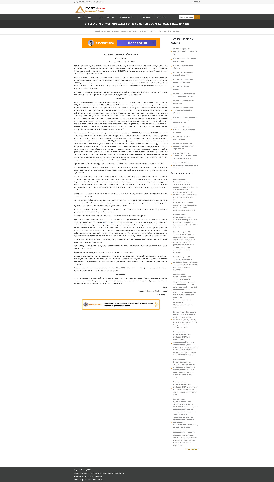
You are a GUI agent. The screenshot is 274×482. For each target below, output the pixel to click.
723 (111, 222)
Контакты (196, 2)
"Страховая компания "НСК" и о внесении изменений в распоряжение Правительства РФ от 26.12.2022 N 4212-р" (185, 343)
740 (115, 222)
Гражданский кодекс (85, 17)
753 (118, 222)
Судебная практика (106, 17)
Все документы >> (192, 449)
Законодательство (127, 17)
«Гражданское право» (116, 473)
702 (104, 222)
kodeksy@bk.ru (99, 476)
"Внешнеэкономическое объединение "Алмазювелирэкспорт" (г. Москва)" (185, 290)
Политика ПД (97, 479)
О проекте (161, 17)
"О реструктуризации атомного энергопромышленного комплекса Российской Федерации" (185, 263)
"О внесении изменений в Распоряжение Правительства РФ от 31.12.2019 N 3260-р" (185, 221)
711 (108, 222)
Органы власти (146, 17)
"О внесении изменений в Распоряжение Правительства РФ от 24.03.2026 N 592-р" (185, 388)
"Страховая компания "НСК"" (184, 368)
